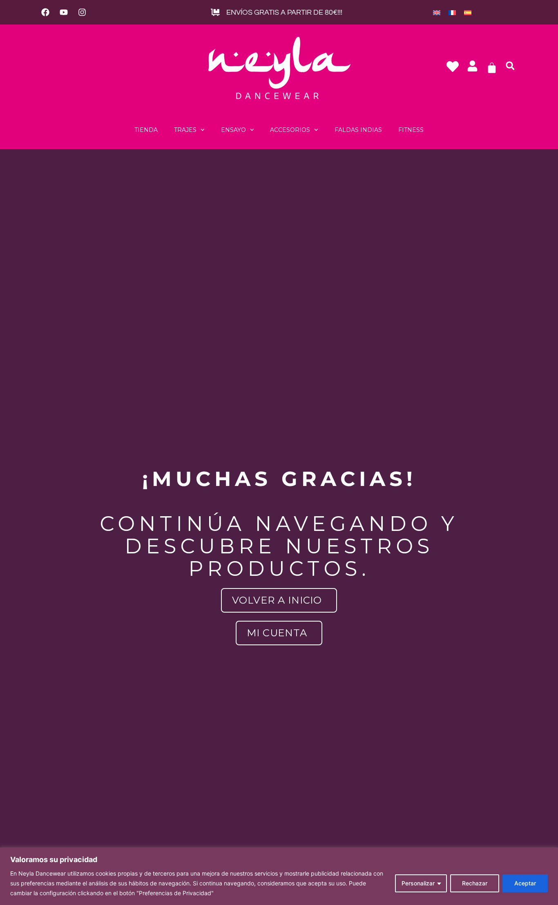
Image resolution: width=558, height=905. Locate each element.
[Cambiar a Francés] (452, 12)
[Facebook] (45, 12)
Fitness (411, 130)
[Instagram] (82, 12)
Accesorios (290, 130)
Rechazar (474, 883)
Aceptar (525, 883)
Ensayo (233, 130)
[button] (510, 65)
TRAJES (185, 130)
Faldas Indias (358, 130)
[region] (279, 876)
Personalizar (418, 883)
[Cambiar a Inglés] (436, 12)
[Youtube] (64, 12)
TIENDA (146, 130)
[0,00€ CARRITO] (492, 68)
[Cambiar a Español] (467, 12)
